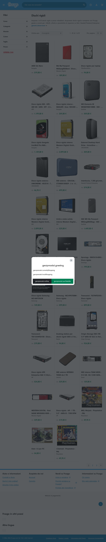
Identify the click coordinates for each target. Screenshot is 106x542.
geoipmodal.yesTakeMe (62, 281)
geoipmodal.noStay (42, 281)
